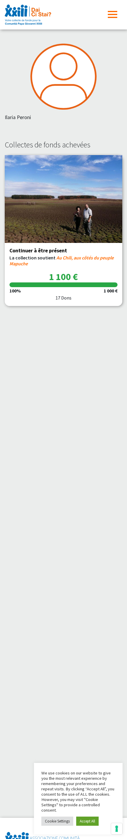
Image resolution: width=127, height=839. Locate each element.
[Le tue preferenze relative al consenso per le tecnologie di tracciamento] (116, 828)
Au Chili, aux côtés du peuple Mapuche (61, 260)
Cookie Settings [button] (57, 821)
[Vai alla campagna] (63, 199)
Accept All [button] (87, 821)
